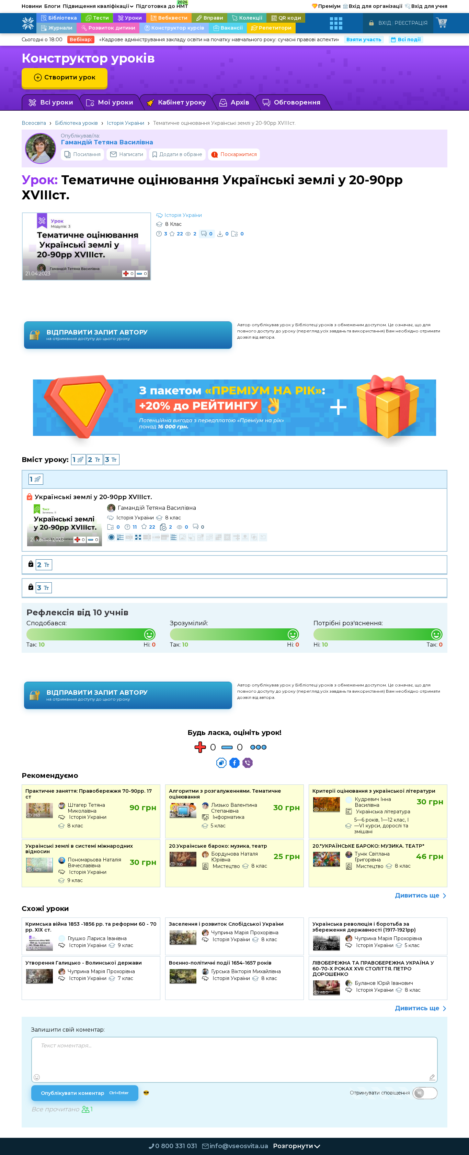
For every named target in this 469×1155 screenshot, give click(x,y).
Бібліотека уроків (76, 123)
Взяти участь (363, 39)
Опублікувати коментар (85, 1093)
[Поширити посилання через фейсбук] (234, 763)
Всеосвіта (34, 123)
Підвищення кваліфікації (98, 6)
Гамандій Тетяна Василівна (107, 142)
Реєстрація (411, 23)
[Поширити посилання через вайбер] (247, 763)
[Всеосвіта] (28, 23)
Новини (32, 6)
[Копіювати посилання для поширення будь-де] (221, 763)
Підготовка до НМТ (162, 5)
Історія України (125, 123)
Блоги (52, 6)
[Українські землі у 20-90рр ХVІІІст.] (64, 525)
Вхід (384, 23)
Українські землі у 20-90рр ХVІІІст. (93, 497)
